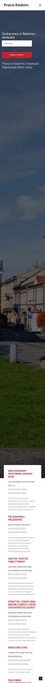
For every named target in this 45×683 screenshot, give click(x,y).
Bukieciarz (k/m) (17, 647)
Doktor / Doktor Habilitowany (18, 560)
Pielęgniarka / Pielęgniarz (16, 518)
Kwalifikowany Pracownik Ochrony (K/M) (20, 473)
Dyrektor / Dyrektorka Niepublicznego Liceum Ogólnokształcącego (22, 604)
